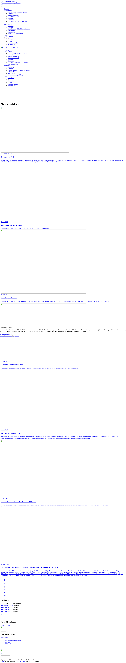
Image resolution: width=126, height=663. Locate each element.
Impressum (16, 336)
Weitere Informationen (6, 336)
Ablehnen (9, 334)
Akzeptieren (3, 334)
